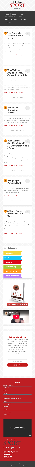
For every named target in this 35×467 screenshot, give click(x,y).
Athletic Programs (8, 388)
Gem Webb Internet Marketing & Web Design (21, 465)
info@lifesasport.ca (15, 448)
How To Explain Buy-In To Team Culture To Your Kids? (17, 73)
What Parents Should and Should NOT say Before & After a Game (18, 144)
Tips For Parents (12, 271)
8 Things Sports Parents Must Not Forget (15, 213)
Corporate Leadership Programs (12, 398)
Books (5, 393)
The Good (12, 253)
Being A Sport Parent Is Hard (14, 181)
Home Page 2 (7, 404)
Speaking (6, 409)
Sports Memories (12, 276)
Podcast (5, 406)
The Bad (12, 258)
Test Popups (6, 414)
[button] (17, 365)
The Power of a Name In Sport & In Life (15, 35)
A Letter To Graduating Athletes (12, 110)
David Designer (26, 463)
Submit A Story (7, 412)
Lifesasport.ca (13, 463)
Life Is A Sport (17, 5)
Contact (5, 396)
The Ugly (12, 262)
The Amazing (12, 267)
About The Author (8, 385)
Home (5, 401)
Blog (4, 390)
